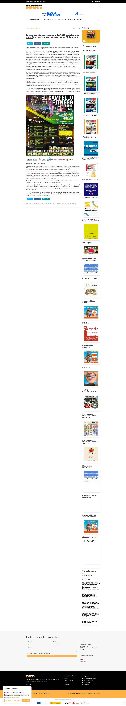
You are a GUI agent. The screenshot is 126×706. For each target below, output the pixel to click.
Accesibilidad (47, 693)
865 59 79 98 (83, 662)
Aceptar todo (26, 700)
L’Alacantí (79, 19)
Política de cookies (15, 697)
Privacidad (35, 693)
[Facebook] (92, 1)
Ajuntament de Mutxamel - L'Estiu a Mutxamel (90, 416)
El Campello (61, 19)
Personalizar (8, 700)
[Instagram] (97, 1)
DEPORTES (30, 29)
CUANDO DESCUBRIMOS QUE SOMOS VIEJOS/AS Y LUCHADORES (89, 623)
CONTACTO (43, 1)
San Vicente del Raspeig (34, 19)
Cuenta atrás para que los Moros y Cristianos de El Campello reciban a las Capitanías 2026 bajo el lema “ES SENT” (90, 595)
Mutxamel (70, 19)
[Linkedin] (99, 1)
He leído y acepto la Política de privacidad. (39, 653)
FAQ (37, 1)
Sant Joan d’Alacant (49, 19)
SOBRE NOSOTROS (31, 1)
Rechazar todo (17, 700)
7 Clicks (98, 693)
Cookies (41, 693)
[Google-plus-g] (95, 1)
